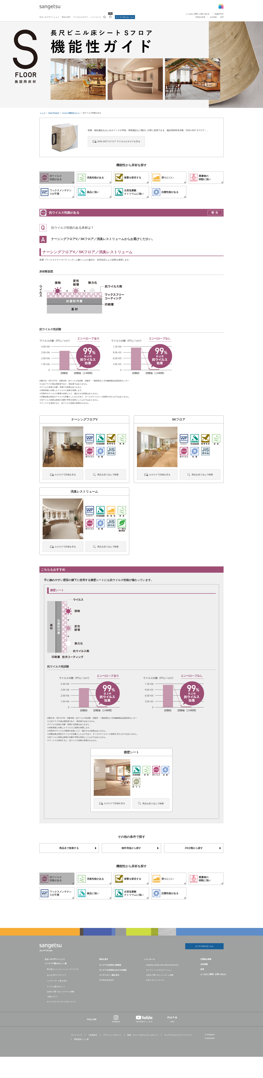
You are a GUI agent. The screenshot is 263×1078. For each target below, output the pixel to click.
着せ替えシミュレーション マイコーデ (62, 969)
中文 (222, 14)
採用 (222, 17)
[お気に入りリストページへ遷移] (110, 17)
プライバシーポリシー (112, 1035)
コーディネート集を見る (57, 981)
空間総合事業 (200, 17)
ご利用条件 (92, 1035)
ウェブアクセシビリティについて (178, 1035)
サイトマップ (76, 1035)
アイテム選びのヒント (56, 987)
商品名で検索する (69, 848)
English (217, 14)
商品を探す (66, 17)
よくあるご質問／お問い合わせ (197, 14)
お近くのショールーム (155, 980)
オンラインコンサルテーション (159, 970)
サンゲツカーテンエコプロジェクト (61, 1002)
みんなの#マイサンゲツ (56, 975)
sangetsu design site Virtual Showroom (162, 965)
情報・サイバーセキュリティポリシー (142, 1035)
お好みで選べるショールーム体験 (60, 992)
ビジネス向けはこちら (125, 17)
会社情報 (213, 17)
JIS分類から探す (194, 848)
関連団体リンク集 (81, 1039)
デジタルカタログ (80, 17)
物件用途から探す (131, 848)
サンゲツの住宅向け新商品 (110, 965)
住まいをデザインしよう (49, 17)
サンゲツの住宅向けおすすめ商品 (113, 970)
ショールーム (95, 17)
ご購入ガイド (52, 997)
